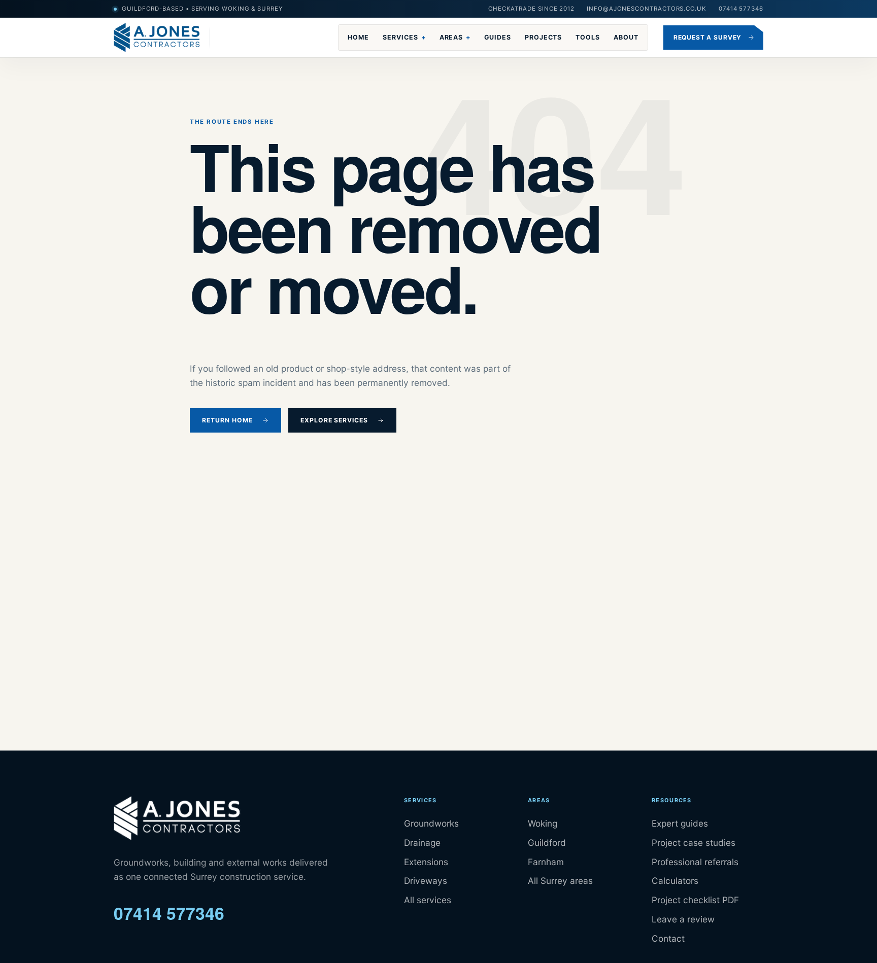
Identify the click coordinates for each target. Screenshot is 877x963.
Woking (542, 823)
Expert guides (680, 823)
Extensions (426, 862)
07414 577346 (741, 8)
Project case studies (693, 842)
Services (404, 37)
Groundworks (431, 823)
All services (427, 900)
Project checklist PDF (695, 900)
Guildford (547, 842)
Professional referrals (695, 862)
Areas (455, 37)
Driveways (425, 880)
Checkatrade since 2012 (531, 8)
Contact (668, 938)
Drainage (422, 842)
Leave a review (683, 919)
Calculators (675, 880)
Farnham (546, 862)
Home (358, 37)
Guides (497, 37)
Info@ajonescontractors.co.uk (646, 8)
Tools (588, 37)
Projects (543, 37)
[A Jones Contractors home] (162, 38)
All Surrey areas (560, 880)
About (626, 37)
